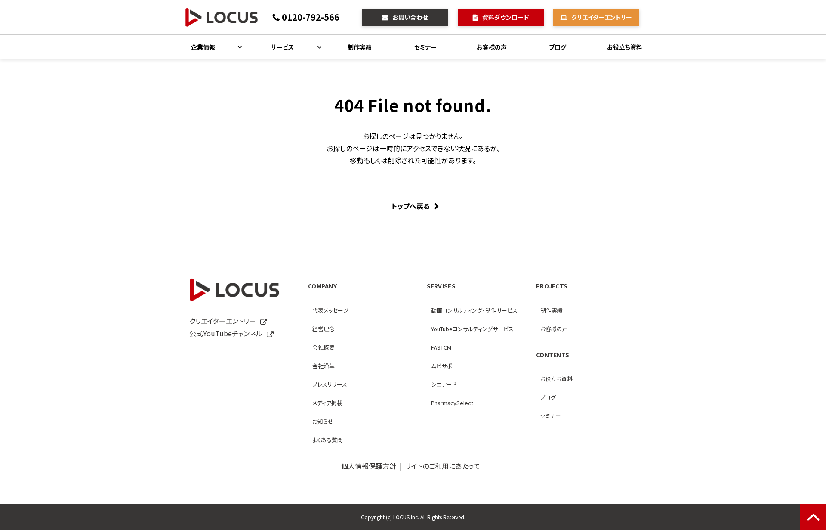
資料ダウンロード (505, 17)
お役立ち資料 (624, 47)
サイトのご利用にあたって (442, 466)
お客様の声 (492, 47)
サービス (282, 47)
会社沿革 (323, 366)
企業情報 (203, 47)
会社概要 (323, 347)
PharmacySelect (452, 403)
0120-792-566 (310, 17)
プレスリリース (329, 384)
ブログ (557, 47)
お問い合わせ (410, 17)
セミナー (425, 47)
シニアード (443, 384)
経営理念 (323, 329)
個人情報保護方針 (368, 466)
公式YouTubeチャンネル (225, 333)
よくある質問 (327, 440)
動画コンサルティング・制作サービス (474, 310)
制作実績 (360, 47)
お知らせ (322, 421)
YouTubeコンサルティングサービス (472, 329)
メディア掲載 (327, 403)
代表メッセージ (330, 310)
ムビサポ (441, 366)
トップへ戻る (410, 206)
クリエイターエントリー (601, 17)
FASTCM (441, 347)
